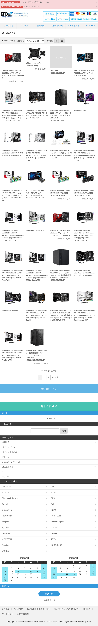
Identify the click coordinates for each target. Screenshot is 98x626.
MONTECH (7, 539)
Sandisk (5, 545)
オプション (6, 476)
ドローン (6, 457)
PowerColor (7, 516)
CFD (53, 498)
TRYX (53, 539)
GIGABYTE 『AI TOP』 (12, 462)
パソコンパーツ (8, 447)
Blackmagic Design (10, 498)
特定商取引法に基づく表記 (38, 609)
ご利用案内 (8, 25)
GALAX (54, 527)
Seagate (5, 522)
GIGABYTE (7, 510)
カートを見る (73, 25)
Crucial (5, 504)
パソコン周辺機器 (9, 452)
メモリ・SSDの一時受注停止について (35, 2)
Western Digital (57, 522)
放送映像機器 (7, 467)
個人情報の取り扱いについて (66, 609)
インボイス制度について (32, 7)
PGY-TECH (56, 516)
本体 (4, 472)
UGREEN (6, 551)
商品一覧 (24, 25)
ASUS (53, 492)
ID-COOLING (56, 545)
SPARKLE (6, 533)
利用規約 (86, 609)
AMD (53, 486)
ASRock (5, 492)
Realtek (54, 533)
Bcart (89, 622)
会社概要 (41, 25)
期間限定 (6, 442)
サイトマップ (7, 614)
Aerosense (6, 486)
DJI (52, 504)
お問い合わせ (57, 25)
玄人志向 (6, 527)
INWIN (54, 510)
